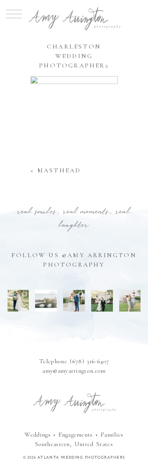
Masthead (59, 170)
